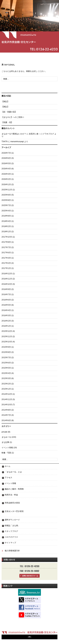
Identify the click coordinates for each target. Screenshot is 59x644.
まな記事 (5, 442)
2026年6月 (6, 158)
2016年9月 (6, 289)
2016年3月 (6, 315)
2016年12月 (7, 274)
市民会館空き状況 (12, 503)
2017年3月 (6, 258)
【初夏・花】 (7, 122)
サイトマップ (10, 543)
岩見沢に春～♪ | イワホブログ (41, 134)
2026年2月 (6, 179)
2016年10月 (7, 284)
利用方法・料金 (11, 495)
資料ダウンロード (12, 520)
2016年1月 (6, 326)
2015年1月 (6, 389)
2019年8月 (6, 216)
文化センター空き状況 (14, 511)
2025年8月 (6, 200)
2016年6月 (6, 300)
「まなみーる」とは (13, 472)
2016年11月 (7, 279)
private (4, 432)
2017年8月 (6, 242)
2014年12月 (7, 394)
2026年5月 (6, 163)
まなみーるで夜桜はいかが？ (14, 134)
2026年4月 (6, 169)
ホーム (7, 466)
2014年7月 (6, 415)
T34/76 (5, 141)
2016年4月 (6, 310)
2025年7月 (6, 205)
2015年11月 (7, 336)
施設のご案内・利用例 (14, 489)
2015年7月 (6, 357)
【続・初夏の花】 (9, 112)
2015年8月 (6, 352)
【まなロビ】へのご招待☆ (13, 117)
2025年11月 (7, 190)
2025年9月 (6, 195)
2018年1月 (6, 231)
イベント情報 (7, 447)
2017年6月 (6, 252)
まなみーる (6, 437)
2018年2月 (6, 226)
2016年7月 (6, 294)
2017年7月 (6, 247)
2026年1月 (6, 184)
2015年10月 (7, 342)
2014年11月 (7, 399)
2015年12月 (7, 331)
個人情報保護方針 (12, 551)
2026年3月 (6, 174)
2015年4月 (6, 373)
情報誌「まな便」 (12, 525)
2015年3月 (6, 378)
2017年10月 (7, 237)
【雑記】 (5, 101)
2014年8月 (6, 410)
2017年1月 (6, 268)
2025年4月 (6, 211)
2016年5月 (6, 305)
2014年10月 (7, 405)
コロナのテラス (11, 537)
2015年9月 (6, 347)
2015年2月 (6, 384)
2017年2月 (6, 263)
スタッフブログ (11, 531)
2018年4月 (6, 221)
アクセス (8, 477)
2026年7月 (6, 153)
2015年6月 (6, 363)
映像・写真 (6, 453)
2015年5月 (6, 368)
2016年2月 (6, 321)
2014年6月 (6, 420)
